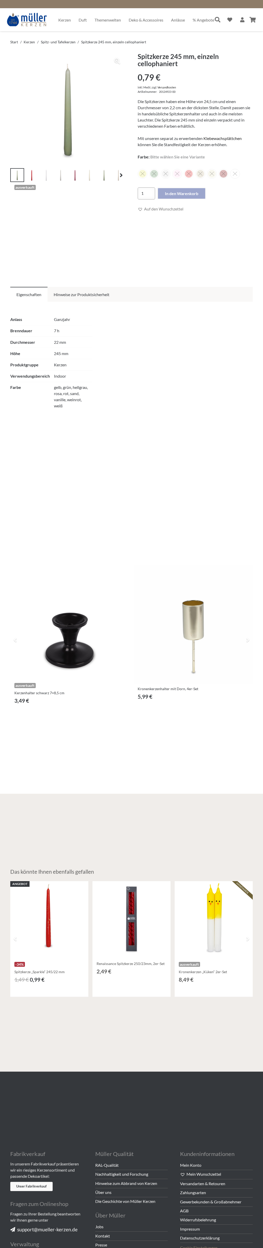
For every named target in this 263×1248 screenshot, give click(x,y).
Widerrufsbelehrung (198, 1219)
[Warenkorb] (253, 19)
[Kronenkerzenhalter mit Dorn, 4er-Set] (193, 624)
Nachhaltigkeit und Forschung (121, 1174)
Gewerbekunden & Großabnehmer (210, 1201)
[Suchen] (217, 19)
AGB (184, 1210)
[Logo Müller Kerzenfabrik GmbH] (27, 20)
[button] (117, 61)
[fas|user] (242, 20)
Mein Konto (190, 1165)
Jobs (99, 1226)
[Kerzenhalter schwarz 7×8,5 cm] (69, 620)
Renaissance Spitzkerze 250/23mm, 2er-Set (131, 963)
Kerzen (29, 42)
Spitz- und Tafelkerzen (58, 42)
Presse (101, 1244)
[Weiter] (247, 640)
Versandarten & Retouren (202, 1183)
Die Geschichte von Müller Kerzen (125, 1201)
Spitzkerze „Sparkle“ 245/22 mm (39, 972)
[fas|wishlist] (229, 20)
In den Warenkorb (181, 193)
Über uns (103, 1192)
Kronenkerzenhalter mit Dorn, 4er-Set (168, 689)
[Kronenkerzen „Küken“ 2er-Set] (214, 920)
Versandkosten (166, 87)
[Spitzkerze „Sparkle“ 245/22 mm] (49, 920)
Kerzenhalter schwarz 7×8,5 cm (39, 693)
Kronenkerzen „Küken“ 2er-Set (203, 972)
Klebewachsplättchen (222, 138)
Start (14, 42)
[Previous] (15, 640)
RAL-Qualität (107, 1165)
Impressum (190, 1228)
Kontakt (102, 1235)
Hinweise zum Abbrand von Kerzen (126, 1183)
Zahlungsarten (193, 1192)
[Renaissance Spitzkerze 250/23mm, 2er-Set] (131, 920)
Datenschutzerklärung (200, 1237)
